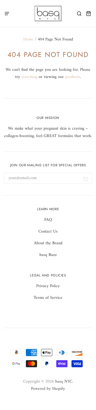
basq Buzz (48, 255)
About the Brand (48, 243)
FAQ (48, 219)
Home (28, 39)
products (72, 77)
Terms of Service (48, 297)
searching (29, 77)
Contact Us (48, 231)
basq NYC (63, 381)
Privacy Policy (48, 286)
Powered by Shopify (48, 388)
